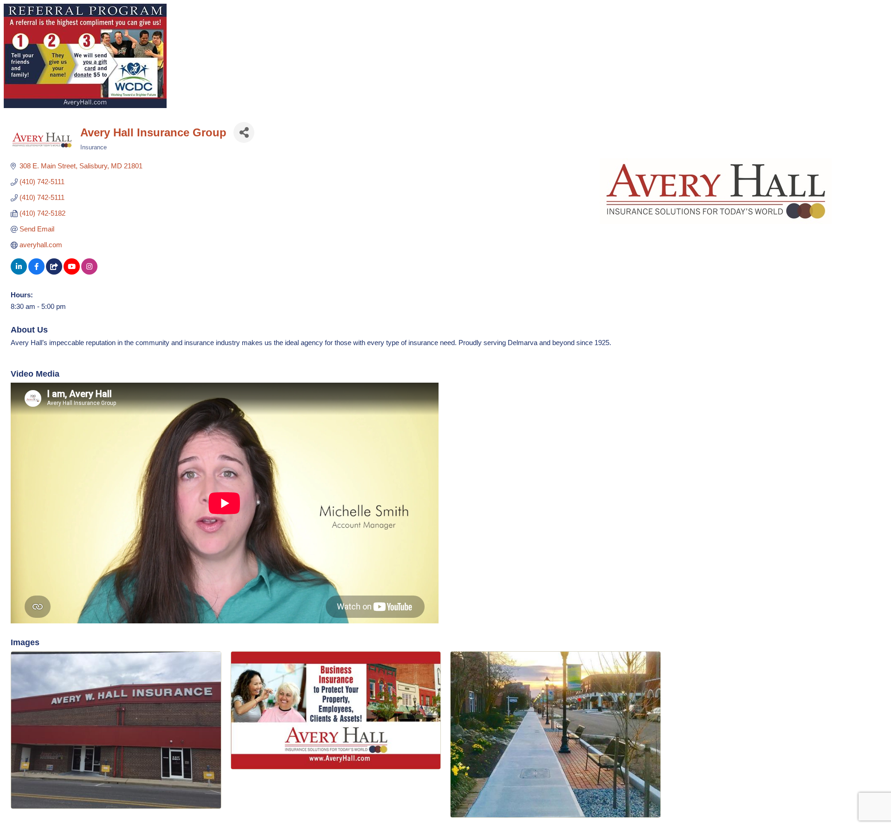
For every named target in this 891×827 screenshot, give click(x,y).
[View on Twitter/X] (54, 272)
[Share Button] (243, 132)
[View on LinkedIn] (19, 272)
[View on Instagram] (89, 272)
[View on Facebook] (36, 272)
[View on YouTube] (72, 272)
